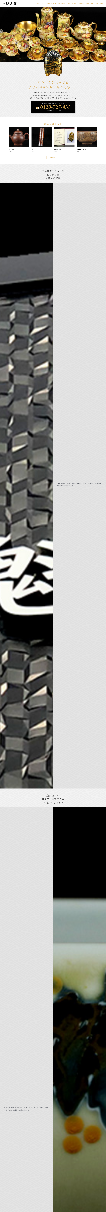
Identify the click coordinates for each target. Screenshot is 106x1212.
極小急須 (12, 149)
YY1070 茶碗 (81, 149)
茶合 (33, 149)
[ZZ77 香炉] (64, 146)
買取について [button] (50, 3)
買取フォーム (99, 3)
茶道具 (10, 151)
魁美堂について (40, 3)
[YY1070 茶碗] (87, 146)
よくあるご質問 (72, 3)
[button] (51, 3)
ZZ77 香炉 (57, 149)
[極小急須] (19, 146)
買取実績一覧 (61, 3)
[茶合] (42, 146)
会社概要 (81, 3)
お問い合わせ (90, 3)
